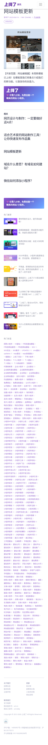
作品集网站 (8, 379)
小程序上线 (22, 421)
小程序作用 (20, 431)
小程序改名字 (20, 496)
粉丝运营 (8, 619)
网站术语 (8, 632)
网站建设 (18, 622)
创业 (6, 389)
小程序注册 (31, 505)
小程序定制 (20, 457)
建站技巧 (18, 547)
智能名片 (17, 589)
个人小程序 (18, 360)
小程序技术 (33, 483)
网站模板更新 (13, 151)
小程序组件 (20, 521)
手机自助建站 (9, 576)
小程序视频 (19, 525)
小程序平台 (9, 463)
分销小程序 (38, 386)
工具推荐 (19, 541)
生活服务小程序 (10, 602)
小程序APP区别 (10, 421)
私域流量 (8, 615)
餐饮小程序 (9, 664)
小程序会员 (8, 431)
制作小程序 (20, 392)
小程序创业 (8, 437)
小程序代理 (9, 425)
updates (8, 353)
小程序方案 (8, 499)
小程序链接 (20, 534)
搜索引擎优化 (31, 580)
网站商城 (8, 622)
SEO (34, 347)
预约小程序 (18, 661)
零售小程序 (25, 657)
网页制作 (8, 638)
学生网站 (28, 415)
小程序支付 (8, 496)
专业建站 (8, 360)
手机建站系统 (19, 573)
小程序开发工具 (24, 470)
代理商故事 (8, 366)
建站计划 (17, 560)
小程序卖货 (19, 444)
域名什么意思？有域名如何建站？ (23, 166)
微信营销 (8, 570)
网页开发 (8, 641)
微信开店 (29, 567)
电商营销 (39, 606)
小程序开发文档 (24, 473)
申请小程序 (34, 602)
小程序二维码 (34, 421)
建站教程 (8, 551)
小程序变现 (9, 447)
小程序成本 (9, 483)
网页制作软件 (19, 638)
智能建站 (38, 589)
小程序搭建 (30, 492)
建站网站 (37, 557)
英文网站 (25, 644)
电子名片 (8, 609)
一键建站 (8, 357)
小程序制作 (31, 437)
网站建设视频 (9, 628)
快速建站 (25, 570)
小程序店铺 (31, 463)
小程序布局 (31, 460)
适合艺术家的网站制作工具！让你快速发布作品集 (23, 137)
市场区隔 (28, 541)
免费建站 (30, 379)
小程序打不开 (21, 483)
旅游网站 (37, 586)
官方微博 (7, 703)
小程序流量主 (21, 509)
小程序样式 (8, 502)
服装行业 (28, 593)
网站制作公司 (28, 619)
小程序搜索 (19, 492)
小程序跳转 (8, 531)
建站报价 (27, 547)
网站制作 (17, 619)
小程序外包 (19, 454)
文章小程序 (8, 586)
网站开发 (20, 628)
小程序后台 (8, 450)
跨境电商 (31, 654)
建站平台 (37, 544)
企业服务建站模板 (11, 370)
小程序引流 (34, 476)
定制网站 (17, 418)
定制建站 (8, 418)
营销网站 (29, 648)
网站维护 (37, 632)
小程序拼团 (19, 486)
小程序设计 (9, 528)
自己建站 (8, 644)
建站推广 (36, 547)
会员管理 (31, 376)
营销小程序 (8, 648)
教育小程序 (18, 583)
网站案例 (18, 632)
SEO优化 (8, 350)
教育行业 (37, 583)
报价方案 (20, 576)
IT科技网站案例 (10, 347)
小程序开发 (9, 467)
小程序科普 (9, 521)
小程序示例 (18, 518)
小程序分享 (20, 434)
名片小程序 (9, 402)
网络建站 (28, 635)
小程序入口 (31, 431)
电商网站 (29, 606)
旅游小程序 (27, 586)
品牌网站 (29, 402)
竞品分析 (27, 615)
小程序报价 (8, 486)
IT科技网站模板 (24, 347)
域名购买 (8, 412)
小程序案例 (31, 502)
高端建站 (38, 664)
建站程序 (18, 557)
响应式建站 (8, 405)
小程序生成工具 (22, 512)
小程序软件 (32, 531)
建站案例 (27, 551)
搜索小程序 (19, 580)
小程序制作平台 (10, 441)
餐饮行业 (29, 664)
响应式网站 (19, 405)
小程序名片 (33, 447)
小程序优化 (31, 428)
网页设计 (17, 641)
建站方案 (18, 551)
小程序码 (8, 518)
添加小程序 (8, 599)
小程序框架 (19, 502)
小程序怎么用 (33, 479)
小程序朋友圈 (20, 499)
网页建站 (30, 638)
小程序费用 (21, 528)
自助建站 (38, 641)
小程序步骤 (20, 505)
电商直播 (20, 606)
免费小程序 (20, 379)
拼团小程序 (8, 580)
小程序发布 (30, 444)
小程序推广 (20, 489)
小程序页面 (8, 538)
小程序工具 (20, 460)
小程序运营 (9, 534)
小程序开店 (23, 476)
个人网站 (8, 363)
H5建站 (18, 344)
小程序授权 (30, 486)
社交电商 (8, 612)
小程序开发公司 (10, 470)
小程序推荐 (31, 489)
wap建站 (17, 353)
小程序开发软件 (10, 476)
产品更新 (37, 17)
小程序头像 (8, 457)
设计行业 (19, 651)
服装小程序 (8, 593)
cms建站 (37, 350)
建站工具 (27, 544)
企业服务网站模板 (11, 373)
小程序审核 (31, 457)
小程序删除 (19, 437)
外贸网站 (38, 412)
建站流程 (18, 554)
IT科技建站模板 (29, 344)
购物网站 (28, 651)
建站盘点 (28, 554)
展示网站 (30, 538)
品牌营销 (38, 402)
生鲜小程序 (23, 602)
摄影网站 (8, 583)
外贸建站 (28, 412)
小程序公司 (9, 434)
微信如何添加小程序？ (18, 181)
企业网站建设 (9, 376)
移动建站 (18, 615)
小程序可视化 (21, 447)
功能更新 (8, 395)
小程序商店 (31, 450)
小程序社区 (29, 518)
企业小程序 (20, 366)
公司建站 (8, 386)
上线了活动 (18, 357)
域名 (38, 408)
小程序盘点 (19, 515)
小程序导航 (8, 460)
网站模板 (28, 632)
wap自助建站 (28, 353)
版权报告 (30, 599)
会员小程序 (21, 376)
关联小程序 (18, 386)
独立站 (39, 599)
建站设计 (26, 560)
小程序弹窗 (8, 479)
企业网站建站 (34, 373)
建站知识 (37, 554)
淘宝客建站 (30, 596)
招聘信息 (7, 686)
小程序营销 (31, 521)
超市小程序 (21, 654)
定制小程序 (38, 415)
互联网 (29, 363)
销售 (17, 657)
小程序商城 (20, 450)
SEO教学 (16, 350)
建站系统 (27, 557)
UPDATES (8, 22)
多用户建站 (8, 415)
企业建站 (30, 366)
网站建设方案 (23, 625)
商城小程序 (31, 405)
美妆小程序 (28, 641)
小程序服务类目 (33, 499)
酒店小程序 (8, 657)
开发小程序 (27, 564)
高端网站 (8, 667)
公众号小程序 (32, 383)
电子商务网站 (19, 609)
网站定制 (29, 695)
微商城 (16, 570)
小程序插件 (8, 492)
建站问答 (17, 564)
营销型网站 (34, 644)
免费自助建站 (18, 383)
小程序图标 (8, 454)
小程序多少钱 (32, 454)
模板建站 (37, 593)
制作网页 (30, 392)
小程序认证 (30, 525)
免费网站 (8, 383)
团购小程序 (8, 344)
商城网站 (8, 408)
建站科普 (8, 557)
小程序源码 (33, 509)
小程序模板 (9, 505)
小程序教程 (33, 496)
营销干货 (19, 648)
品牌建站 (20, 402)
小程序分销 (31, 434)
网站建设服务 (35, 625)
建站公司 (17, 544)
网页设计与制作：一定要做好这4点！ (23, 120)
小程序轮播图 (20, 531)
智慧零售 (8, 589)
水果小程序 (8, 596)
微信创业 (8, 567)
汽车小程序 (19, 596)
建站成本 (8, 547)
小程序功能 (23, 441)
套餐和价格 (30, 689)
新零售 (18, 586)
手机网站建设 (32, 573)
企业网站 (24, 373)
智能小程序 (28, 589)
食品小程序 (29, 661)
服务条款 (7, 689)
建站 (36, 541)
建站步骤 (8, 554)
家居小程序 (38, 418)
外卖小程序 (18, 412)
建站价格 (8, 544)
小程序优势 (20, 428)
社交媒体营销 (32, 609)
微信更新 (38, 567)
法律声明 (7, 692)
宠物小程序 (27, 418)
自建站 (16, 644)
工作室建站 (8, 541)
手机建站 (8, 573)
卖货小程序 (8, 399)
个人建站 (29, 360)
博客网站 (19, 399)
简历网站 (36, 615)
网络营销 (37, 635)
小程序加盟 (35, 441)
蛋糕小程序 (8, 651)
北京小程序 (19, 395)
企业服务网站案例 (27, 370)
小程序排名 (8, 489)
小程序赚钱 (32, 528)
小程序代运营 (33, 425)
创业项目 (33, 389)
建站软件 (8, 564)
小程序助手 (8, 444)
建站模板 (36, 551)
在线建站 (30, 408)
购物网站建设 (9, 654)
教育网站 (28, 583)
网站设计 (18, 635)
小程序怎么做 (20, 479)
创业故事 (15, 389)
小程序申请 (34, 512)
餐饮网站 (20, 664)
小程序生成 (9, 512)
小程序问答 (31, 534)
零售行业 (35, 657)
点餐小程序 (20, 599)
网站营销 (8, 635)
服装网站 (19, 593)
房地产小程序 (35, 570)
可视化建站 (29, 399)
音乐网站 (8, 661)
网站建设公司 (10, 625)
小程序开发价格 (23, 467)
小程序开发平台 (10, 473)
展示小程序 (19, 538)
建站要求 (8, 560)
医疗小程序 (29, 395)
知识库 (28, 686)
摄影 (40, 580)
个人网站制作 (19, 363)
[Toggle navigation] (40, 4)
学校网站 (19, 415)
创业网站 (24, 389)
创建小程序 (8, 392)
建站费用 (35, 560)
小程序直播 (31, 515)
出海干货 (28, 386)
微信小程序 (18, 567)
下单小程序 (29, 357)
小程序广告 (20, 463)
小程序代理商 (21, 425)
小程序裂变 (8, 525)
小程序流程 (9, 509)
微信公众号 (38, 564)
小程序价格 (9, 428)
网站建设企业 (29, 622)
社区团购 (17, 612)
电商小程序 (9, 606)
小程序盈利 (8, 515)
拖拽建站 (30, 576)
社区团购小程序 (28, 612)
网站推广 (30, 628)
